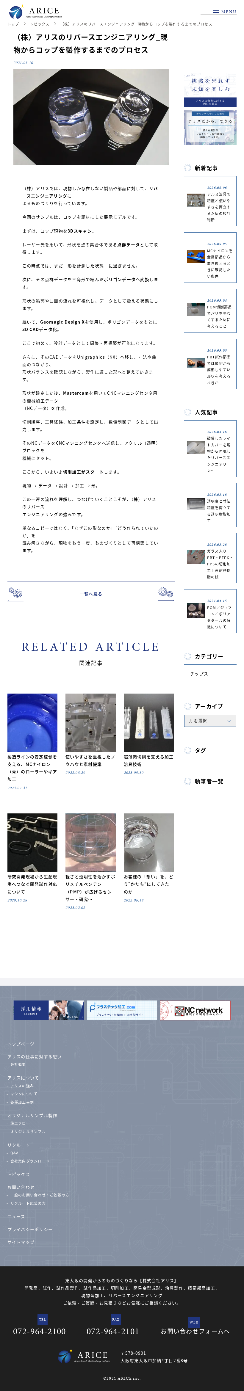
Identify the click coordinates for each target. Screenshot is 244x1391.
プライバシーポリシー (30, 1229)
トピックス (39, 23)
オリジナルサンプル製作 (32, 1115)
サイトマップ (21, 1242)
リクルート (18, 1145)
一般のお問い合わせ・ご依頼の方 (40, 1194)
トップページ (21, 1044)
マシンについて (24, 1093)
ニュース (16, 1216)
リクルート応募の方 (28, 1203)
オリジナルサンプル (28, 1131)
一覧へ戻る (91, 594)
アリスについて (23, 1078)
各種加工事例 (22, 1102)
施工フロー (20, 1123)
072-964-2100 (39, 1331)
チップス (199, 674)
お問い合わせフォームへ (195, 1331)
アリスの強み (22, 1085)
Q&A (14, 1152)
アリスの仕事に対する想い (34, 1056)
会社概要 (18, 1064)
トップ (13, 23)
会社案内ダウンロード (30, 1160)
